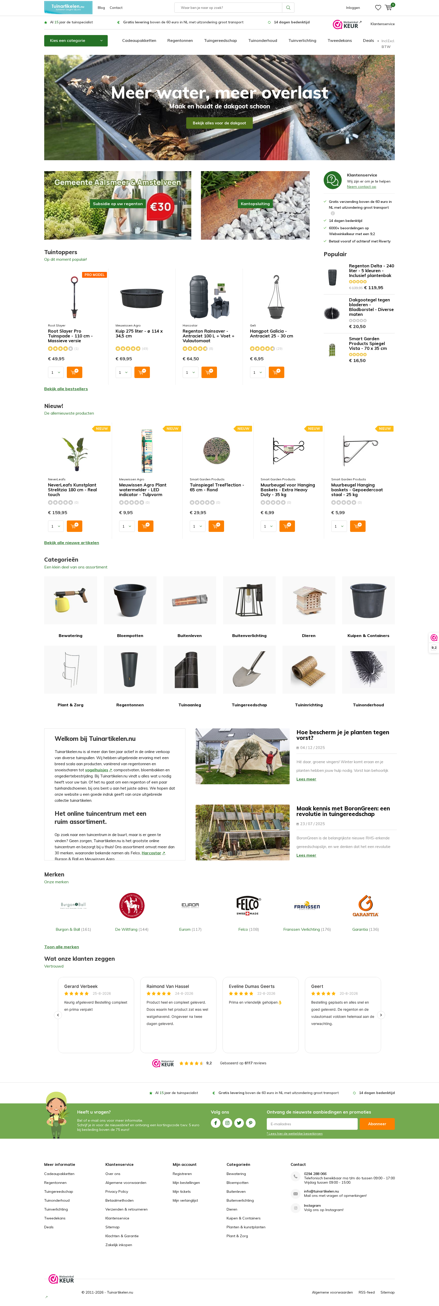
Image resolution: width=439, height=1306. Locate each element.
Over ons (112, 1173)
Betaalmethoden (119, 1200)
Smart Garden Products (207, 479)
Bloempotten (130, 635)
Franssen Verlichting (307, 929)
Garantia (365, 929)
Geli (253, 325)
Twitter (239, 1123)
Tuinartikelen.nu (120, 1292)
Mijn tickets (182, 1191)
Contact (116, 8)
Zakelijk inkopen (118, 1245)
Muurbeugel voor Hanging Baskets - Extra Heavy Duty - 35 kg (288, 489)
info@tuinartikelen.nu (321, 1191)
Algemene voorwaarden (125, 1182)
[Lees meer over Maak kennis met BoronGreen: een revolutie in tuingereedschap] (243, 832)
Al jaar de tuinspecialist (71, 22)
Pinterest (251, 1123)
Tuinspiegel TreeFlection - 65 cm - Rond (217, 487)
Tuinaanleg (189, 704)
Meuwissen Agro (128, 325)
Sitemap (112, 1227)
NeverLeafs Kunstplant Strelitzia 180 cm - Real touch (72, 489)
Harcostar (190, 325)
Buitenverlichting (249, 635)
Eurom (190, 929)
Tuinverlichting (302, 40)
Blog (101, 8)
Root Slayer (56, 325)
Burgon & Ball (73, 929)
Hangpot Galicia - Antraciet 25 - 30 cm (271, 333)
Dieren (309, 635)
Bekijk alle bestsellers (66, 388)
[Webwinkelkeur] (347, 24)
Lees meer (306, 779)
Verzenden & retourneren (126, 1209)
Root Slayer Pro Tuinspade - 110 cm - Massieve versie (70, 336)
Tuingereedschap (220, 40)
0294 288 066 (315, 1174)
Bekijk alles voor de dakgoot (219, 123)
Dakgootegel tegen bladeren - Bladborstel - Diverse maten (371, 307)
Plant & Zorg (70, 704)
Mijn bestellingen (186, 1182)
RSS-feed (367, 1292)
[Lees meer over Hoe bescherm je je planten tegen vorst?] (243, 756)
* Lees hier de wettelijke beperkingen (295, 1133)
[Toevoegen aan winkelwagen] (74, 372)
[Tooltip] (333, 214)
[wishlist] (378, 7)
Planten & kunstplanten (246, 1227)
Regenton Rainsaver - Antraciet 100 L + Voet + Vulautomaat (208, 336)
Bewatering (70, 635)
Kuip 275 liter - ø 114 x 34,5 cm (139, 333)
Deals (368, 40)
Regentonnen (180, 40)
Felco (248, 929)
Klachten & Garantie (122, 1236)
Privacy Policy (116, 1191)
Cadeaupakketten (139, 40)
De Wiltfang (132, 929)
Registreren (182, 1173)
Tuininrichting (309, 704)
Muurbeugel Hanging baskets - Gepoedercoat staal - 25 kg (357, 489)
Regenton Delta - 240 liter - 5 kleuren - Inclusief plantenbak (371, 270)
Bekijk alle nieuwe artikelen (71, 542)
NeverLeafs (57, 479)
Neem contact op (361, 186)
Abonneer (377, 1123)
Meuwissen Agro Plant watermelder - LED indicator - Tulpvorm (142, 489)
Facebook (216, 1123)
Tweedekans (339, 40)
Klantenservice (383, 24)
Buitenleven (190, 635)
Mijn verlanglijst (185, 1200)
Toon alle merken (61, 946)
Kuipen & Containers (368, 635)
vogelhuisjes (96, 770)
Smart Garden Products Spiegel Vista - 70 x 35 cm (368, 343)
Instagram (227, 1123)
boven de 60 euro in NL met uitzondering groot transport (183, 22)
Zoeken (288, 8)
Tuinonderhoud (262, 40)
